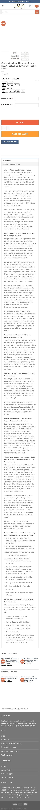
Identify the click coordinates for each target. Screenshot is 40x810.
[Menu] (2, 6)
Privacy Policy (6, 770)
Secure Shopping (7, 774)
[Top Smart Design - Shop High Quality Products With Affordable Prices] (18, 6)
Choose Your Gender (8, 82)
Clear (37, 81)
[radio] (4, 85)
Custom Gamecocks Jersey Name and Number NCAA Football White (9, 678)
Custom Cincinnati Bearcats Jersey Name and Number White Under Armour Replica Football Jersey (9, 661)
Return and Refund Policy (10, 751)
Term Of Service (7, 777)
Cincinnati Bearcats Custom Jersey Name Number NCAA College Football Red (29, 660)
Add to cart (20, 134)
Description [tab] (7, 160)
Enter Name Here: (6, 98)
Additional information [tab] (11, 164)
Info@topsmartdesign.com (23, 795)
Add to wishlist (10, 142)
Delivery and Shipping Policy (11, 743)
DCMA (3, 766)
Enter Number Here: (7, 104)
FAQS (3, 736)
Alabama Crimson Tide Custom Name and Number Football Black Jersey (29, 678)
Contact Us (5, 740)
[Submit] (37, 12)
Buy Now (20, 122)
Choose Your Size (7, 88)
